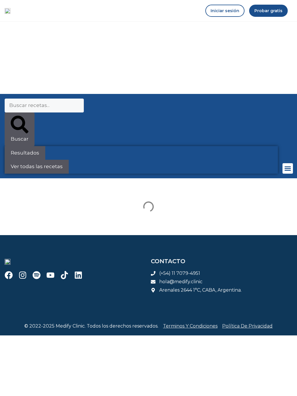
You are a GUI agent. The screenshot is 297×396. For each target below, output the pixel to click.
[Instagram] (23, 275)
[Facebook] (9, 275)
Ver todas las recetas (37, 166)
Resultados (25, 153)
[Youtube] (50, 275)
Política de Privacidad (247, 326)
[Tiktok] (64, 275)
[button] (287, 168)
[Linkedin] (78, 275)
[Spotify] (36, 275)
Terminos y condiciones (190, 326)
